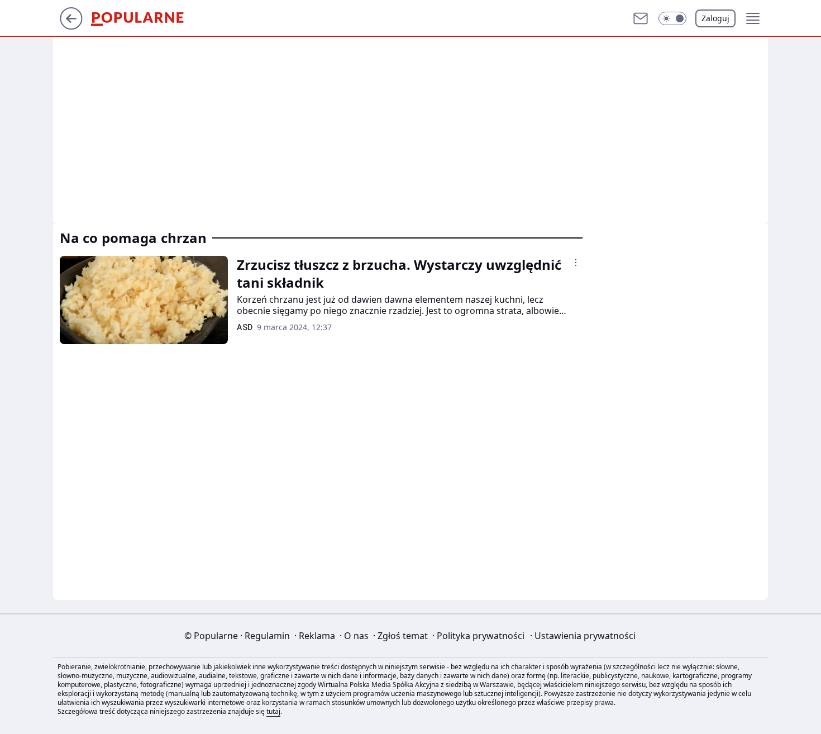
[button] (672, 18)
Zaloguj (715, 18)
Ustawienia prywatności (583, 636)
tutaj (273, 711)
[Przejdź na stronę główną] (71, 26)
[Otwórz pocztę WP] (641, 18)
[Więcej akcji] (576, 262)
